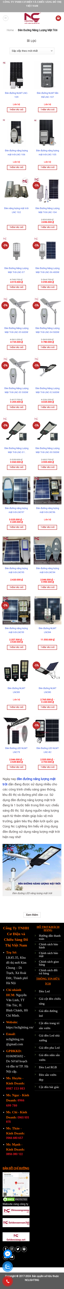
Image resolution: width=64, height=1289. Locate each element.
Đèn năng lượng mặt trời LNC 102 (16, 210)
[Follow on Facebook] (6, 1249)
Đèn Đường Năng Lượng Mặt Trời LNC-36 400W (47, 270)
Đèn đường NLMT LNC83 (16, 690)
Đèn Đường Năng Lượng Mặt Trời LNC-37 (16, 270)
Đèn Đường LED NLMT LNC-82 (48, 750)
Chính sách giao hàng (49, 963)
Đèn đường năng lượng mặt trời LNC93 (16, 630)
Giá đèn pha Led (49, 1047)
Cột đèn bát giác (49, 1087)
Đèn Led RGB (48, 1067)
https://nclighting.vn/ (19, 1027)
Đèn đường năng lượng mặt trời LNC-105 (47, 152)
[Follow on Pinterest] (24, 1249)
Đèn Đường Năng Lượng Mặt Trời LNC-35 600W (16, 330)
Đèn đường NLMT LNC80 (47, 690)
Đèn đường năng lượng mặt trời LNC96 (47, 510)
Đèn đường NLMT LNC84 (47, 630)
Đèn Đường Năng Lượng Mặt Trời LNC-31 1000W (16, 450)
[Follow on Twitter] (18, 1249)
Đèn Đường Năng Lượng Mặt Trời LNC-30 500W (47, 450)
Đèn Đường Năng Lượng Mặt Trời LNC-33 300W (16, 390)
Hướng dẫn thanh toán (50, 937)
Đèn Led (44, 991)
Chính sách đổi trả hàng (48, 971)
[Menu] (5, 18)
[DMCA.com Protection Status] (15, 1199)
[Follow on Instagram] (12, 1249)
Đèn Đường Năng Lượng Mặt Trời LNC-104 (47, 210)
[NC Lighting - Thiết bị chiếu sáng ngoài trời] (32, 18)
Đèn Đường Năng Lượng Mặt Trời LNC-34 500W (47, 330)
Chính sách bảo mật (48, 954)
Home (10, 30)
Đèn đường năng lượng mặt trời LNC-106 (16, 152)
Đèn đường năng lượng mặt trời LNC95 (16, 570)
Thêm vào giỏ (16, 110)
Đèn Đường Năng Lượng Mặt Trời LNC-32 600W (47, 390)
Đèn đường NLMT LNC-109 (16, 95)
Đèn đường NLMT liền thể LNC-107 (47, 95)
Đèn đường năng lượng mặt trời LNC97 (16, 510)
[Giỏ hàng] (58, 18)
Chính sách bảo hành (48, 946)
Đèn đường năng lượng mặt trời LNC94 (47, 570)
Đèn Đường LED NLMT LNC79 (16, 750)
